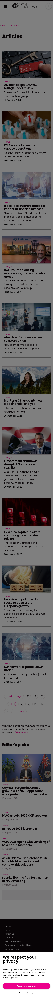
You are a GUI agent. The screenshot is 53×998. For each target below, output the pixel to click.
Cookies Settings (26, 993)
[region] (26, 975)
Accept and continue (26, 986)
